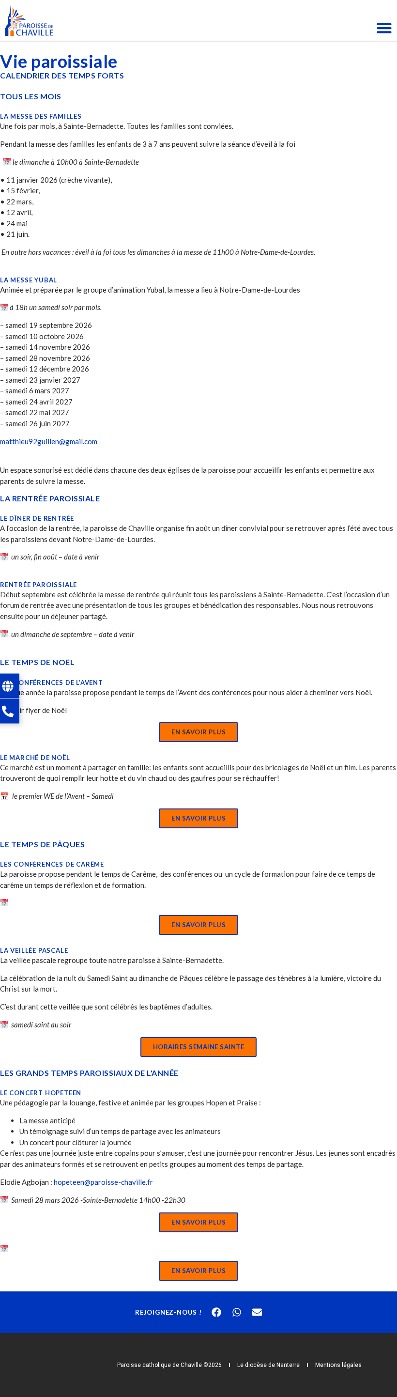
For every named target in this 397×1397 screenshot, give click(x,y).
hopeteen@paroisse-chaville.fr (103, 1182)
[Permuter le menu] (384, 28)
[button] (198, 732)
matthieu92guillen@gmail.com (48, 441)
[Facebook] (216, 1312)
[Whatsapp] (237, 1312)
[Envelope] (257, 1312)
